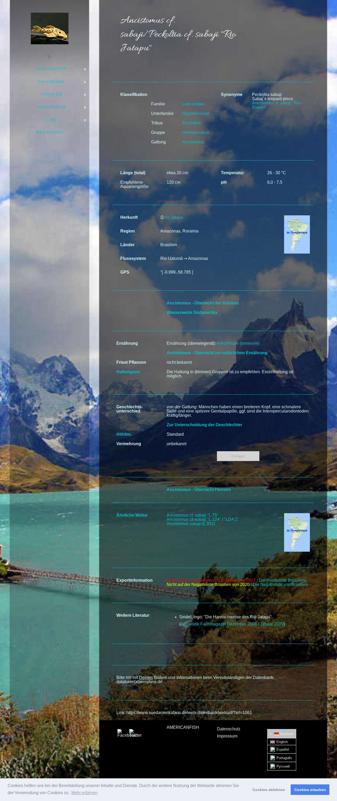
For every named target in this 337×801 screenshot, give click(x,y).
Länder (127, 244)
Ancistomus (193, 142)
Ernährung (127, 343)
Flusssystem (133, 258)
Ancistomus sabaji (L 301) (191, 523)
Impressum (227, 736)
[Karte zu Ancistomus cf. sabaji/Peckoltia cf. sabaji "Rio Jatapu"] (297, 217)
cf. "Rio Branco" (276, 105)
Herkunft (129, 217)
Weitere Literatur (132, 615)
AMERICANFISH (183, 727)
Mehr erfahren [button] (84, 792)
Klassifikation (133, 94)
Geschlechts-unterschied (129, 409)
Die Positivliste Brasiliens (282, 580)
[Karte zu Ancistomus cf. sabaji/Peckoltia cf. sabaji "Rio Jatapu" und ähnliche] (297, 515)
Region (127, 231)
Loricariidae (193, 104)
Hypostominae (195, 113)
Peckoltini (191, 123)
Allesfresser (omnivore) (238, 343)
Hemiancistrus (195, 132)
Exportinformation (134, 580)
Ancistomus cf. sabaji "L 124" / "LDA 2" (203, 519)
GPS (124, 272)
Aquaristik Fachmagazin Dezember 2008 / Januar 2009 (232, 624)
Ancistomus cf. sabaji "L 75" (193, 515)
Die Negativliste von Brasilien (280, 584)
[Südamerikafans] (49, 28)
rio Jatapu (174, 217)
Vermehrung (128, 443)
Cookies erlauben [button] (310, 790)
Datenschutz (228, 729)
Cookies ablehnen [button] (268, 790)
